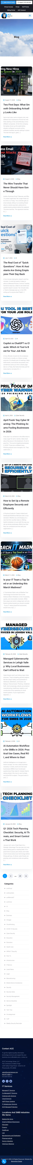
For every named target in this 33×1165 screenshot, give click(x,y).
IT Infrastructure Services (9, 1104)
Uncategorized (10, 1014)
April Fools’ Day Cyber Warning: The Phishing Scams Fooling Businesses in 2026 (16, 426)
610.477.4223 (6, 1074)
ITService (9, 965)
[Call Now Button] (4, 1161)
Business (9, 915)
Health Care (9, 947)
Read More (6, 137)
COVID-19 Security (11, 929)
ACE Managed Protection (9, 1107)
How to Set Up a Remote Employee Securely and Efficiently (16, 504)
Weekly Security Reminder (14, 1023)
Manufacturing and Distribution (11, 1135)
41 (20, 876)
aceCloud (9, 888)
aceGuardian (10, 893)
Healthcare (5, 1130)
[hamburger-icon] (30, 15)
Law (3, 1133)
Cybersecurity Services (9, 1096)
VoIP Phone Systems (8, 1101)
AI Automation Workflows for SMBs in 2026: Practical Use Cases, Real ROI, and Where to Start (16, 751)
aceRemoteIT (10, 897)
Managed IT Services (8, 1090)
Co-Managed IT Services (9, 1093)
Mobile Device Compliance (14, 983)
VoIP (7, 1019)
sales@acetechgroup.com (10, 1072)
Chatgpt (8, 920)
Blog (19, 100)
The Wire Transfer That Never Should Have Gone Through (16, 187)
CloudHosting (10, 924)
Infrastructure (10, 960)
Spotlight (9, 1005)
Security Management (12, 996)
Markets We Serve (7, 1119)
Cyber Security (20, 415)
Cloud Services (6, 1098)
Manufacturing (10, 978)
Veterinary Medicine (8, 1144)
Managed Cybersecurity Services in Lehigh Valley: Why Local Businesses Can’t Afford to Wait (16, 664)
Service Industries (11, 1001)
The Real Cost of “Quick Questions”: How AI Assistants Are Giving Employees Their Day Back (16, 268)
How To (8, 956)
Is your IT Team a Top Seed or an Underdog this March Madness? (16, 583)
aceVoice (9, 902)
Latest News (10, 969)
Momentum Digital (16, 1161)
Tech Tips (9, 1010)
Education (9, 938)
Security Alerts (10, 992)
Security (8, 987)
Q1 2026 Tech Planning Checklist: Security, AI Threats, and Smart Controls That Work (16, 834)
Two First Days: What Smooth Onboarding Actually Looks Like (16, 108)
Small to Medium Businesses (11, 1122)
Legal (8, 974)
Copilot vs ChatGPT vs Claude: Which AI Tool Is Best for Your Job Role (16, 347)
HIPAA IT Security (11, 951)
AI (16, 258)
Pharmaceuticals (7, 1138)
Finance (4, 1127)
